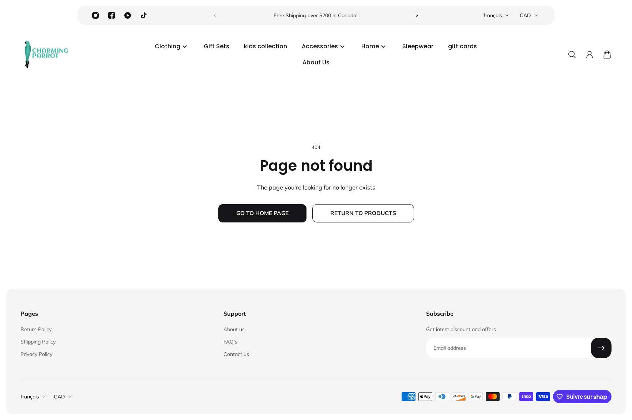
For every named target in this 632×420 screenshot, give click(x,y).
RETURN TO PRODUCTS (363, 213)
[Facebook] (112, 15)
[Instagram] (95, 15)
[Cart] (607, 54)
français (493, 15)
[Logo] (46, 54)
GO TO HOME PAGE (262, 213)
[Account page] (589, 54)
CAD (525, 15)
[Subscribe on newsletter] (601, 348)
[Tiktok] (144, 15)
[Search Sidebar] (572, 54)
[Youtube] (128, 15)
